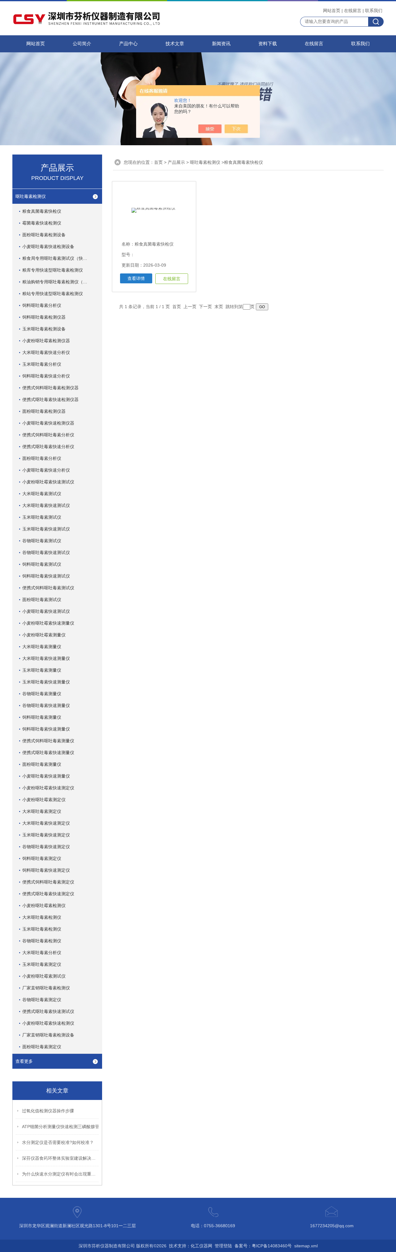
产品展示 (176, 162)
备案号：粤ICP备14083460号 (263, 1245)
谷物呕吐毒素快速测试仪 (46, 552)
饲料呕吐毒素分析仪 (41, 305)
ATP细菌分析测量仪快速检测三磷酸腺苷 (60, 1126)
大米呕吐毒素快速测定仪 (46, 823)
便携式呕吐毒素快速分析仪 (48, 446)
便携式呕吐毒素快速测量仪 (48, 752)
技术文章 (175, 43)
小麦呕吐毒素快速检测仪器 (48, 423)
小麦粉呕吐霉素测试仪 (44, 976)
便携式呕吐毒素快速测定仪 (48, 893)
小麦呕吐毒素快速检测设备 (48, 246)
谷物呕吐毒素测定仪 (41, 999)
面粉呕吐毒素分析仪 (41, 458)
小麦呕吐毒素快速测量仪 (46, 776)
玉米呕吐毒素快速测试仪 (46, 528)
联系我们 (373, 10)
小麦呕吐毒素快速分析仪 (46, 470)
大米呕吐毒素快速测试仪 (46, 505)
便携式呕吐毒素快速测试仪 (48, 1011)
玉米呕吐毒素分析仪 (41, 364)
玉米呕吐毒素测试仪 (41, 517)
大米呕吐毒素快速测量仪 (46, 658)
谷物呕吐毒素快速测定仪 (46, 846)
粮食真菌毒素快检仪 (41, 211)
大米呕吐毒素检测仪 (41, 917)
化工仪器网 (201, 1245)
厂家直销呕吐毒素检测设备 (48, 1034)
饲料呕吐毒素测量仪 (41, 717)
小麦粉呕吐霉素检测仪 (44, 905)
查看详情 (136, 278)
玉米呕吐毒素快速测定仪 (46, 834)
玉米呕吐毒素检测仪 (41, 929)
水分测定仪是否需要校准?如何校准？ (58, 1142)
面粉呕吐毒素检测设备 (44, 234)
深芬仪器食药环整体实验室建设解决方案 (60, 1158)
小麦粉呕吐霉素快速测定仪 (48, 787)
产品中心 (128, 43)
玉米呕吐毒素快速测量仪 (46, 681)
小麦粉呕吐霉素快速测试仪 (48, 481)
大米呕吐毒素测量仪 (41, 646)
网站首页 (331, 10)
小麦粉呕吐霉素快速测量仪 (48, 623)
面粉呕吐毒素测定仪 (41, 1046)
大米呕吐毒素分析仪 (41, 952)
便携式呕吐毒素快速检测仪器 (50, 399)
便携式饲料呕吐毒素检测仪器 (50, 387)
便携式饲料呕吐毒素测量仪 (48, 740)
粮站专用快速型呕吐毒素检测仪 (52, 293)
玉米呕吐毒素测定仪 (41, 964)
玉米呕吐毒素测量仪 (41, 670)
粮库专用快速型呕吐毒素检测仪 (52, 270)
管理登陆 (223, 1245)
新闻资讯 (221, 43)
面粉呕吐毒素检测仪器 (44, 411)
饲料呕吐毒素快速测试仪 (46, 576)
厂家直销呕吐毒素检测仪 (46, 987)
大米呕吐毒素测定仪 (41, 811)
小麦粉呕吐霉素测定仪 (44, 799)
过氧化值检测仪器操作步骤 (48, 1110)
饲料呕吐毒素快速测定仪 (46, 870)
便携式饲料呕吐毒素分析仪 (48, 434)
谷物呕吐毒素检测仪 (41, 940)
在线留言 (352, 10)
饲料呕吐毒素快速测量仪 (46, 728)
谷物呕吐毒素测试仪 (41, 540)
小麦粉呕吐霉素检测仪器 (46, 340)
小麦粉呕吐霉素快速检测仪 (48, 1023)
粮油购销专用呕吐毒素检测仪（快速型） (61, 281)
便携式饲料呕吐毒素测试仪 (48, 587)
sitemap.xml (306, 1245)
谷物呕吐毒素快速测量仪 (46, 705)
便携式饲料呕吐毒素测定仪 (48, 881)
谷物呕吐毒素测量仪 (41, 693)
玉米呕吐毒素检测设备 (44, 328)
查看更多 (24, 1061)
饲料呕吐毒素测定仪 (41, 858)
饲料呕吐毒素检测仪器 (44, 317)
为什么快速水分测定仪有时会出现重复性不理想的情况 (60, 1173)
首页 (158, 162)
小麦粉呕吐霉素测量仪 (44, 634)
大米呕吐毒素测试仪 (41, 493)
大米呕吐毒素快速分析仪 (46, 352)
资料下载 (267, 43)
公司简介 (82, 43)
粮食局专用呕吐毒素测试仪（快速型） (59, 258)
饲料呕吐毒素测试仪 (41, 564)
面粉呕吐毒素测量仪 (41, 764)
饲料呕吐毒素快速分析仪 (46, 375)
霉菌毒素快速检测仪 (41, 222)
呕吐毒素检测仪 (30, 196)
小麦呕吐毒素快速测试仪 (46, 611)
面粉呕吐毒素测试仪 (41, 599)
